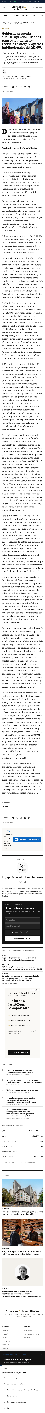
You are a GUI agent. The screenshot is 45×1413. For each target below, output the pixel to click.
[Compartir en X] (17, 87)
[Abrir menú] (4, 7)
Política (34, 15)
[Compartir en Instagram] (29, 87)
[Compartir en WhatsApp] (21, 87)
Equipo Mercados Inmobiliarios (19, 76)
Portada (6, 15)
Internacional (7, 1345)
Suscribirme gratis (22, 938)
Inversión (25, 15)
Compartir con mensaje (28, 839)
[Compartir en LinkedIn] (13, 87)
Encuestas (27, 1338)
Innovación (6, 1341)
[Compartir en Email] (25, 87)
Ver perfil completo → (11, 984)
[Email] (20, 882)
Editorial (5, 1348)
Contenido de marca (31, 1334)
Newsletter (28, 1331)
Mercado (15, 15)
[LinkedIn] (25, 882)
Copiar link (9, 91)
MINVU (6, 807)
